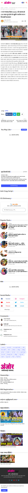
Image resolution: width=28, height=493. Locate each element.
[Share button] (22, 114)
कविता (23, 347)
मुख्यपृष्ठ (2, 7)
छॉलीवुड (23, 349)
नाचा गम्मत (13, 352)
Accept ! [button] (4, 490)
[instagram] (16, 480)
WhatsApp (7, 309)
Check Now (3, 487)
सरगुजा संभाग (8, 357)
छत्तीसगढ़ (13, 349)
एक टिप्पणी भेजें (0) (14, 185)
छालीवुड (18, 349)
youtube (8, 302)
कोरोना (9, 349)
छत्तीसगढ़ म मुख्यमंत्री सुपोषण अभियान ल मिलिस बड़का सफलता (17, 235)
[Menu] (2, 2)
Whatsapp (18, 114)
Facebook (10, 114)
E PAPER (3, 347)
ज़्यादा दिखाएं (24, 129)
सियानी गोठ (18, 357)
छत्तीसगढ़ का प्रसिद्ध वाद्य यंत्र (14, 252)
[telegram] (19, 480)
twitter (22, 302)
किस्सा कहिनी (3, 349)
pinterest (8, 306)
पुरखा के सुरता (22, 352)
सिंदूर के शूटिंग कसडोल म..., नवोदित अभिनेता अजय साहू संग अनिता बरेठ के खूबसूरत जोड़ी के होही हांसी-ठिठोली (16, 244)
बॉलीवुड (16, 354)
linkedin (22, 306)
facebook (8, 299)
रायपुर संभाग (21, 354)
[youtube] (14, 480)
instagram (22, 299)
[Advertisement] (14, 95)
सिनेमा (13, 357)
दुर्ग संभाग (2, 352)
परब (18, 352)
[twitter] (12, 480)
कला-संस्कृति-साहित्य (17, 347)
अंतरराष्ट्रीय (9, 347)
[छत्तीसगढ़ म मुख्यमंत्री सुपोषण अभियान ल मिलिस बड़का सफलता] (4, 235)
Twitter (14, 114)
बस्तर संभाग (3, 354)
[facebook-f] (9, 480)
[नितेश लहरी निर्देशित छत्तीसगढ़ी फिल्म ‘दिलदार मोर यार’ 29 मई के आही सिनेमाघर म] (4, 271)
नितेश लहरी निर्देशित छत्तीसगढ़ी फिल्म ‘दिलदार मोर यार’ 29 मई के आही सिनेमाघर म (17, 270)
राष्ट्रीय (2, 357)
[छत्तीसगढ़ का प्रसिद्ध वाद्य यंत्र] (4, 253)
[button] (23, 2)
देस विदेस (6, 7)
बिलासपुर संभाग (10, 354)
